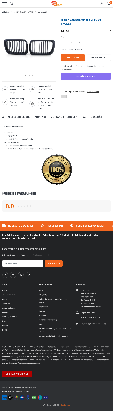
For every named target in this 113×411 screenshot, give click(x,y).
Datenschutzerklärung (48, 320)
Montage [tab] (40, 117)
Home (4, 290)
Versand (42, 316)
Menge (64, 37)
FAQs (4, 321)
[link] (5, 275)
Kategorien (6, 299)
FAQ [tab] (84, 117)
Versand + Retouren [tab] (64, 117)
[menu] (4, 3)
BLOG (4, 330)
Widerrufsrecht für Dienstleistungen (53, 336)
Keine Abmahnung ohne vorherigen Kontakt (53, 300)
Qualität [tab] (96, 117)
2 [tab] (29, 75)
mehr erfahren (93, 92)
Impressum (43, 307)
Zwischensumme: (68, 50)
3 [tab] (32, 75)
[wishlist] (109, 31)
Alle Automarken (8, 295)
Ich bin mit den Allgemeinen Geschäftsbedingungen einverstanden (83, 67)
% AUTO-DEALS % (10, 317)
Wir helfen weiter (90, 317)
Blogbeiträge (44, 295)
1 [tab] (26, 75)
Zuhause (5, 12)
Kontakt (5, 326)
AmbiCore (6, 304)
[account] (102, 4)
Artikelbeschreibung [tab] (16, 117)
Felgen (5, 312)
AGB (41, 324)
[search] (12, 3)
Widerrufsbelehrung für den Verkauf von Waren (55, 330)
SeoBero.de (65, 405)
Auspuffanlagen (8, 308)
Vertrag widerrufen (17, 374)
